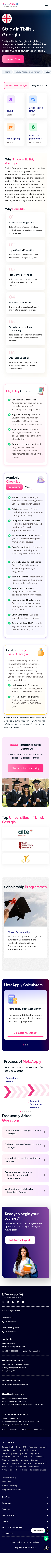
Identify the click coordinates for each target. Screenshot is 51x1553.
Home (7, 72)
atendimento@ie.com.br (34, 1429)
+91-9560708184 (11, 1322)
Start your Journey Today (25, 768)
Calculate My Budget (25, 1032)
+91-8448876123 (11, 1332)
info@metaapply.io (33, 1351)
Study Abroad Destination (28, 72)
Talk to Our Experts (20, 1239)
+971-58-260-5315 (11, 1351)
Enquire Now (13, 59)
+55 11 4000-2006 (10, 1429)
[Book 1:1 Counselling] (46, 1547)
